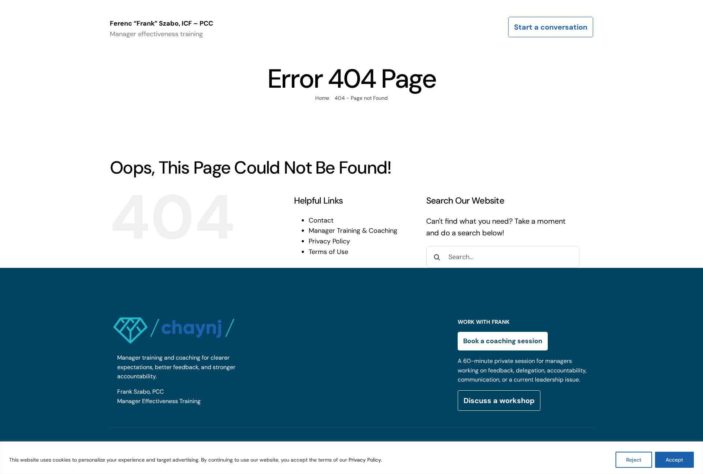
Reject (633, 459)
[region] (351, 457)
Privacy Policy (329, 241)
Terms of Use (328, 251)
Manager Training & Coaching (353, 230)
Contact (321, 220)
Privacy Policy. (365, 459)
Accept (674, 459)
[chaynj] (174, 316)
